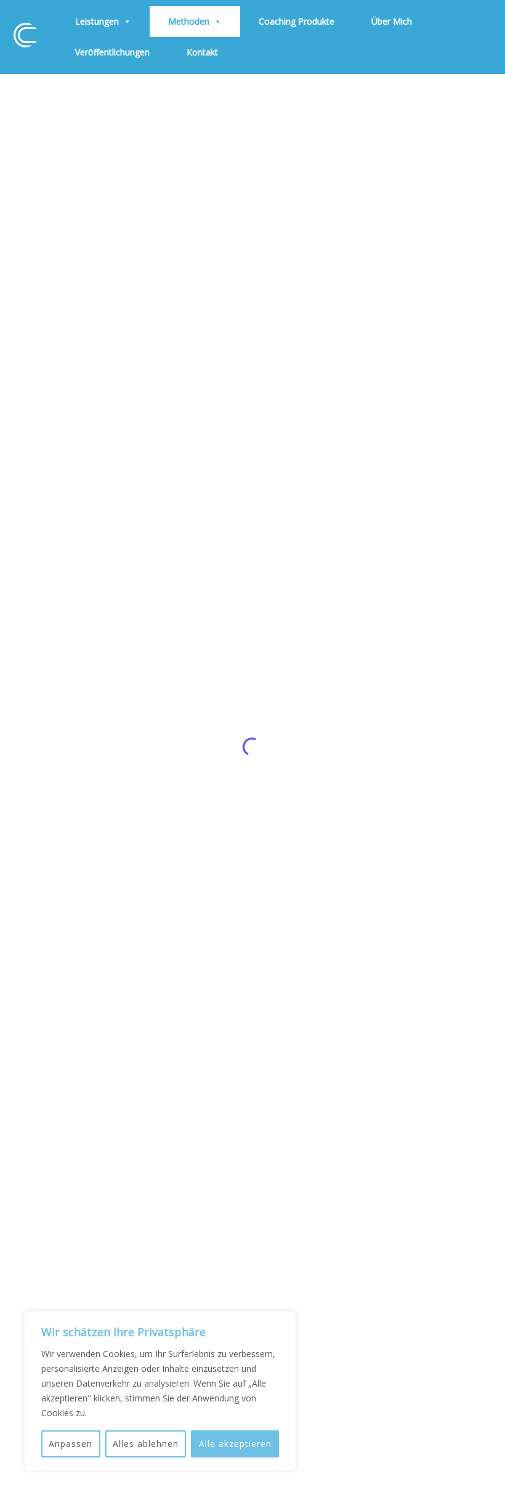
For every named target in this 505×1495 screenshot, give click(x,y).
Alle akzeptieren (235, 1443)
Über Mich (391, 21)
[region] (160, 1391)
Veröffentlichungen (112, 52)
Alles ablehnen (146, 1443)
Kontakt (202, 52)
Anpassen (70, 1443)
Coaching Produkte (296, 21)
